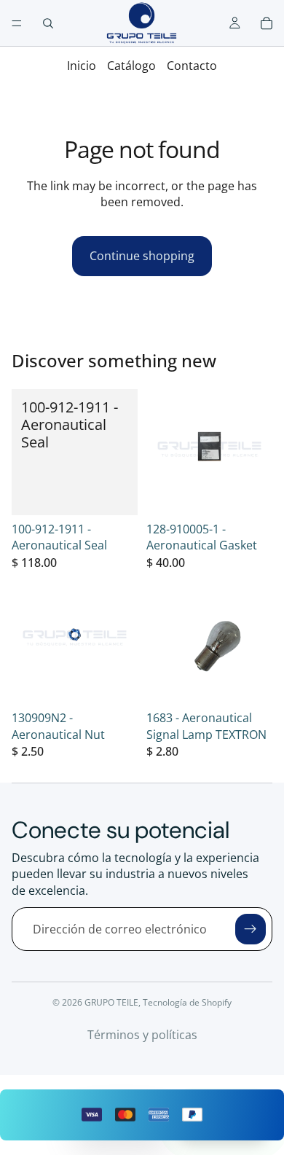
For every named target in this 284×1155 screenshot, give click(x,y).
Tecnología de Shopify (187, 1002)
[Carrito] (267, 23)
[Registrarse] (250, 929)
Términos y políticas (142, 1035)
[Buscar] (48, 23)
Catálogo (131, 66)
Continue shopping (142, 256)
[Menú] (16, 23)
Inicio (81, 66)
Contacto (192, 66)
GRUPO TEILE (111, 1002)
